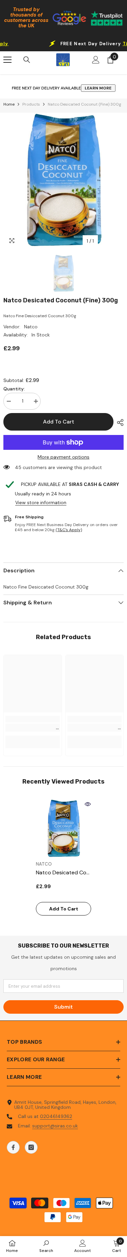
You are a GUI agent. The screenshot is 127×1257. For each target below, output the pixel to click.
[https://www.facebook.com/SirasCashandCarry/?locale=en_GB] (13, 1147)
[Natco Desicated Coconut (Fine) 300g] (63, 828)
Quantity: (14, 388)
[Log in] (96, 59)
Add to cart (58, 421)
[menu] (7, 60)
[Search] (27, 60)
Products (31, 104)
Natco (31, 327)
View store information (40, 502)
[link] (32, 727)
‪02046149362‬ (56, 1116)
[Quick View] (88, 804)
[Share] (118, 422)
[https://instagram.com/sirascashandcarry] (31, 1147)
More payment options (63, 457)
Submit (63, 1006)
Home (9, 104)
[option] (63, 180)
